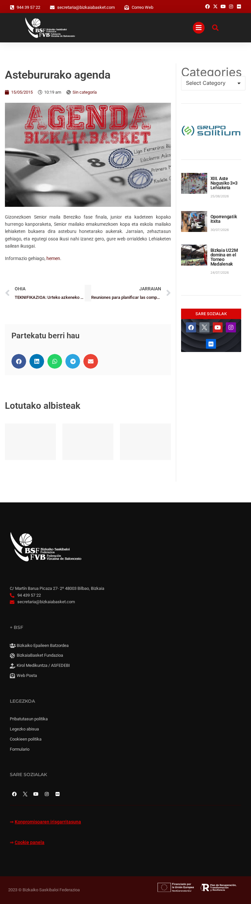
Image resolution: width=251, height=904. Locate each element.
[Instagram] (231, 327)
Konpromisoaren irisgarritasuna (48, 822)
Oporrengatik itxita (223, 219)
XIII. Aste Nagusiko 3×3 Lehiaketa (224, 183)
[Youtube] (218, 327)
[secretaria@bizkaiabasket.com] (52, 7)
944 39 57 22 (28, 7)
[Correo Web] (127, 7)
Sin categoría (85, 92)
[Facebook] (191, 327)
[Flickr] (211, 344)
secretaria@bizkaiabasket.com (86, 7)
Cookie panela (29, 842)
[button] (18, 361)
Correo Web (142, 7)
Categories (211, 72)
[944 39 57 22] (12, 7)
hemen (53, 258)
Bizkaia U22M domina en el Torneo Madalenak (224, 257)
